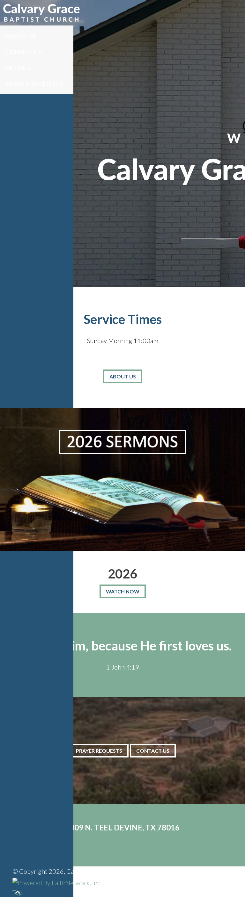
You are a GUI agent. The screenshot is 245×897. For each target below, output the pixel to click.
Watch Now (122, 591)
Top (17, 892)
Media (15, 68)
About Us (20, 36)
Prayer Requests (34, 84)
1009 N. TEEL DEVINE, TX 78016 (122, 827)
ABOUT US (122, 376)
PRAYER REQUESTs (99, 751)
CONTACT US (152, 751)
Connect (20, 52)
